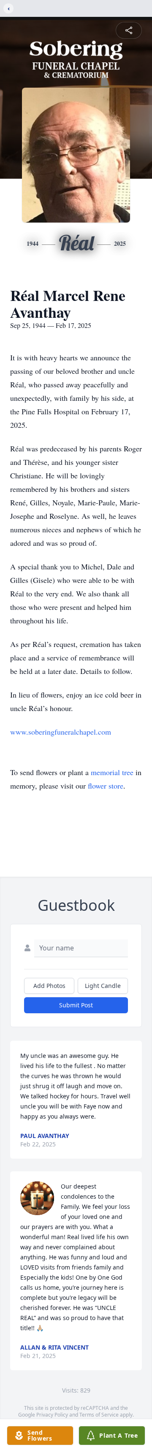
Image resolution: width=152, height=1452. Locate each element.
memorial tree (112, 772)
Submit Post (76, 1005)
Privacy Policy (52, 1414)
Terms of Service (99, 1414)
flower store (105, 786)
